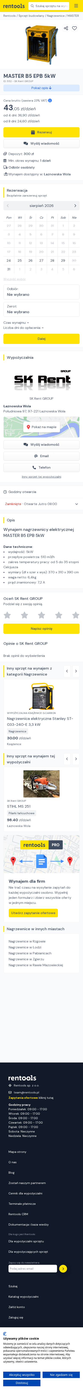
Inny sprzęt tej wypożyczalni (41, 477)
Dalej (42, 338)
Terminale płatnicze (22, 1204)
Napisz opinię (41, 628)
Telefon (45, 467)
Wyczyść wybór (14, 279)
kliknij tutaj (31, 1098)
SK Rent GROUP (41, 398)
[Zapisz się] (63, 1269)
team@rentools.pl (26, 1092)
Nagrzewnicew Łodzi (25, 947)
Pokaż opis (40, 88)
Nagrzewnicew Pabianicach (30, 953)
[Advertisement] (41, 1017)
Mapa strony (17, 1152)
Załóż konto (17, 1307)
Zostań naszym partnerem (27, 1183)
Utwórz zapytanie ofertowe (33, 913)
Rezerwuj (44, 132)
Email (44, 456)
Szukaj (13, 1286)
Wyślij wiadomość (44, 143)
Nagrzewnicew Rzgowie (27, 941)
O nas (13, 1162)
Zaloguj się (16, 1317)
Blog (11, 1172)
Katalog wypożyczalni (24, 1296)
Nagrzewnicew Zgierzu (26, 959)
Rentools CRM (18, 1214)
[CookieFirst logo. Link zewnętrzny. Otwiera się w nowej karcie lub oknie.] (4, 1334)
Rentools (9, 16)
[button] (41, 504)
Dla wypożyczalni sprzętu (26, 1241)
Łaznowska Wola (57, 174)
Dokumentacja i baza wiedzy (29, 1224)
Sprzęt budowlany (31, 16)
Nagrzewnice (56, 16)
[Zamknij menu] (76, 6)
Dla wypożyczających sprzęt (28, 1252)
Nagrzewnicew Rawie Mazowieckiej (36, 965)
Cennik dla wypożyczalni (25, 1193)
